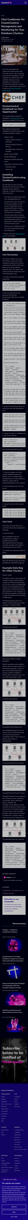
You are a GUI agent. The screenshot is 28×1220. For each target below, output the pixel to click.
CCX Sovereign (18, 1147)
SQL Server (17, 1106)
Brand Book (17, 1170)
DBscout (3, 1135)
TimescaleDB (4, 1111)
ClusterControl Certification (4, 1171)
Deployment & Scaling (17, 890)
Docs (2, 1158)
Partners (16, 1168)
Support (3, 1160)
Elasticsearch (4, 1114)
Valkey (2, 1118)
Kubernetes (17, 1137)
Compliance (17, 1163)
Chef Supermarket (15, 118)
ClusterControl (6, 890)
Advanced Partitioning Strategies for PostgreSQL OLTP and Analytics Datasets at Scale (13, 986)
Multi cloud (17, 1139)
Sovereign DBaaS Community (5, 1164)
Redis (2, 1121)
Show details (14, 1216)
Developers (4, 1155)
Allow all (14, 1207)
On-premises (17, 1142)
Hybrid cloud (17, 1135)
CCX (2, 1132)
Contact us (17, 1160)
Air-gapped (17, 1132)
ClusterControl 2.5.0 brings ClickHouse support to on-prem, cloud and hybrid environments (13, 959)
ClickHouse (4, 1106)
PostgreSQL (4, 1101)
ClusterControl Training (7, 1167)
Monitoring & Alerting (8, 893)
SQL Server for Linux (6, 1104)
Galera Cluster (4, 1109)
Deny (14, 1212)
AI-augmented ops (18, 1130)
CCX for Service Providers (20, 1149)
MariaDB (3, 1099)
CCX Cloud (17, 1144)
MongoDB (3, 1116)
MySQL (3, 1097)
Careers (16, 1165)
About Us (16, 1158)
